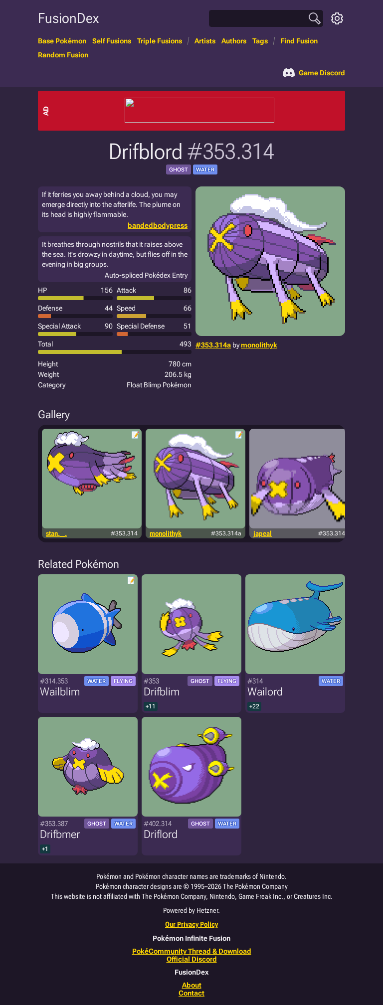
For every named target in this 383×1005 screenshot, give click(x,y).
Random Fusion (63, 55)
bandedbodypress (158, 225)
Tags (260, 41)
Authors (233, 41)
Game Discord (322, 73)
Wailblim (60, 691)
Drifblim (162, 691)
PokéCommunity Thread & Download (191, 951)
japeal (262, 533)
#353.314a (213, 345)
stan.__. (56, 533)
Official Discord (192, 959)
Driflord (161, 834)
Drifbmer (60, 834)
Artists (204, 41)
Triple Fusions (159, 41)
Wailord (265, 691)
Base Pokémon (62, 41)
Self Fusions (111, 41)
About (191, 985)
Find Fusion (299, 41)
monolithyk (259, 345)
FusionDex (68, 18)
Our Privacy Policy (191, 924)
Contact (191, 993)
